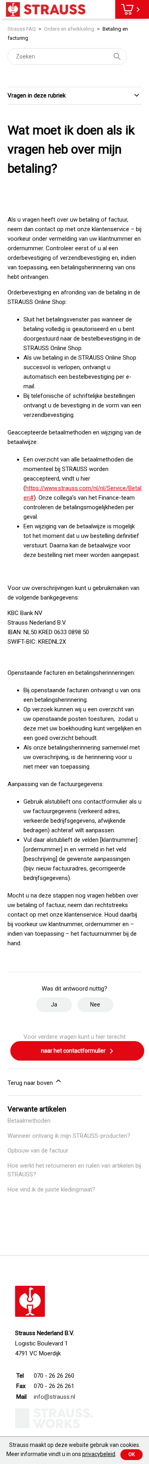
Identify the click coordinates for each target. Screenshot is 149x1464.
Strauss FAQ (22, 29)
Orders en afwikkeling (69, 29)
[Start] (45, 9)
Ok (131, 1454)
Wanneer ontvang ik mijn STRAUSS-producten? (69, 1135)
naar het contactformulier (74, 1050)
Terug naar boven (31, 1082)
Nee (95, 1004)
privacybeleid (98, 1454)
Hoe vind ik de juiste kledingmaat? (51, 1189)
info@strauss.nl (54, 1396)
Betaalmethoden (29, 1120)
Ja (54, 1004)
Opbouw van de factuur (38, 1150)
